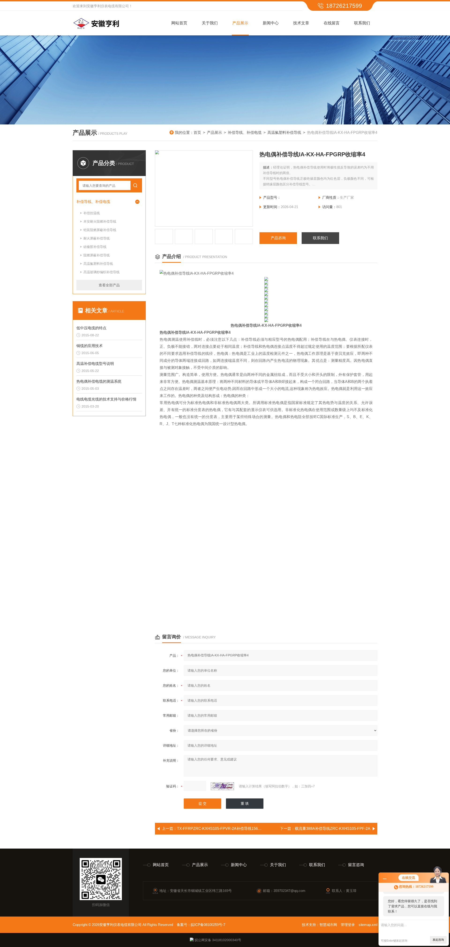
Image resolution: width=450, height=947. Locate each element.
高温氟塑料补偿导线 (284, 133)
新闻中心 (271, 23)
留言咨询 (356, 865)
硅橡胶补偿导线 (94, 247)
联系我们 (362, 23)
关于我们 (210, 23)
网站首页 (179, 23)
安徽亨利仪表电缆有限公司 (108, 6)
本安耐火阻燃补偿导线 (99, 221)
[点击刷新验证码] (222, 786)
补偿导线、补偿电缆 (245, 133)
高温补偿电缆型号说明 (95, 364)
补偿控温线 (91, 213)
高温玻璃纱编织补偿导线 (101, 272)
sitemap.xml (368, 925)
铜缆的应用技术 (89, 346)
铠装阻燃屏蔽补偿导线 (99, 230)
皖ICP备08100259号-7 (208, 925)
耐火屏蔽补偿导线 (96, 238)
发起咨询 (438, 939)
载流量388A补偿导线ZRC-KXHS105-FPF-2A (332, 829)
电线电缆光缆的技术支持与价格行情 (106, 399)
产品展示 (240, 23)
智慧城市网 (328, 925)
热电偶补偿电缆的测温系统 (98, 381)
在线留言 (332, 23)
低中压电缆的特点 (91, 328)
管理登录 (348, 925)
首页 (197, 133)
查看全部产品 (109, 285)
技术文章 (301, 23)
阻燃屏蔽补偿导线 (96, 255)
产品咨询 (278, 238)
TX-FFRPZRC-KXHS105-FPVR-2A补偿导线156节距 (221, 829)
